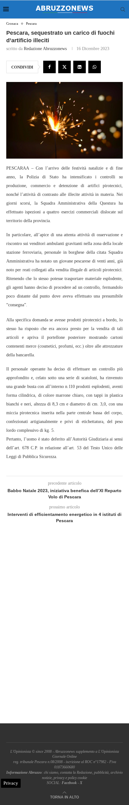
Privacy (10, 783)
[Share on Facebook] (49, 67)
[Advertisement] (64, 630)
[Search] (123, 9)
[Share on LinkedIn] (79, 67)
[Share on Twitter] (64, 67)
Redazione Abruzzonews (45, 48)
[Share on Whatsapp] (94, 67)
